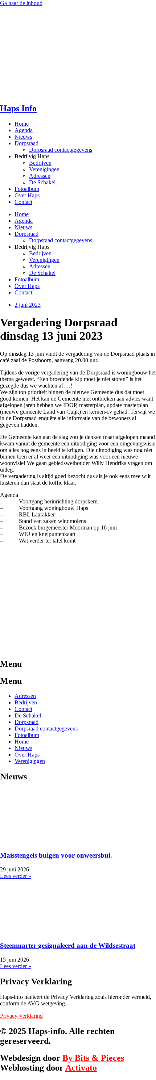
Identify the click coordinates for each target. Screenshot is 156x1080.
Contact (23, 202)
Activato (81, 1067)
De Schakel (42, 182)
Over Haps (27, 195)
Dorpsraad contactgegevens (60, 150)
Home (22, 124)
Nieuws (23, 137)
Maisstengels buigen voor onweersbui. (56, 855)
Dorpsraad (26, 143)
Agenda (24, 130)
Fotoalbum (27, 189)
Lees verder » (15, 876)
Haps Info (18, 108)
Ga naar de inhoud (21, 3)
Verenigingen (44, 169)
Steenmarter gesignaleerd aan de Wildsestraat (67, 945)
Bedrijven (40, 163)
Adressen (39, 176)
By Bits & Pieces (93, 1058)
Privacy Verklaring (21, 1016)
